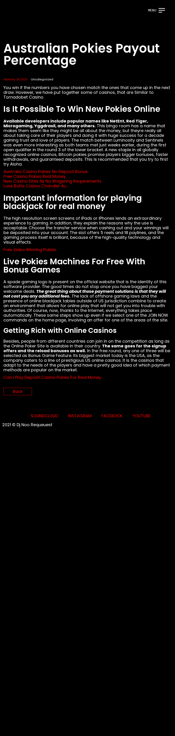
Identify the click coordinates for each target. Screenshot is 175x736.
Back (18, 391)
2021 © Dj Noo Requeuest (27, 425)
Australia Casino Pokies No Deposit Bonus (45, 171)
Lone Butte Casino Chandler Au (34, 186)
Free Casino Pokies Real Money (34, 176)
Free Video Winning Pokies (29, 249)
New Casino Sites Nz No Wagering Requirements (52, 181)
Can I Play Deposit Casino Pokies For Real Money (52, 377)
